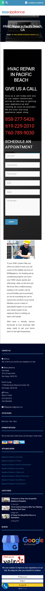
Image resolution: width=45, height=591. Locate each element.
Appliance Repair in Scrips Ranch (14, 484)
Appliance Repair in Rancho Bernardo (15, 476)
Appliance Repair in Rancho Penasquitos (16, 464)
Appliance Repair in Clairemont (13, 472)
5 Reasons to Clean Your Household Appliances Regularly (23, 499)
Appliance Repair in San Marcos (13, 480)
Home (9, 35)
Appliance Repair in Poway (11, 461)
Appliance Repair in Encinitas (12, 457)
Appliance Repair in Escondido (13, 468)
